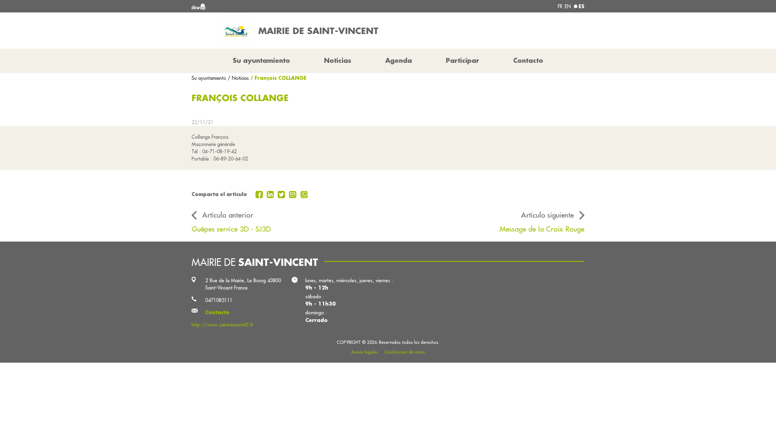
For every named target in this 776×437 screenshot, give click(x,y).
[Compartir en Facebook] (260, 194)
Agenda (398, 60)
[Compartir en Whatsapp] (304, 194)
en (568, 6)
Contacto (528, 60)
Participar (462, 60)
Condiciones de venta (404, 352)
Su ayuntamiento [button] (261, 60)
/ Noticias (238, 78)
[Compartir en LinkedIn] (271, 194)
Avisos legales (364, 352)
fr (560, 6)
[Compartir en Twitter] (282, 194)
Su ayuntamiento (210, 78)
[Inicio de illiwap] (271, 6)
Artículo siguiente (547, 214)
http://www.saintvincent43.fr (222, 324)
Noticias (337, 60)
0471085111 (218, 300)
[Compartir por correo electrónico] (293, 194)
